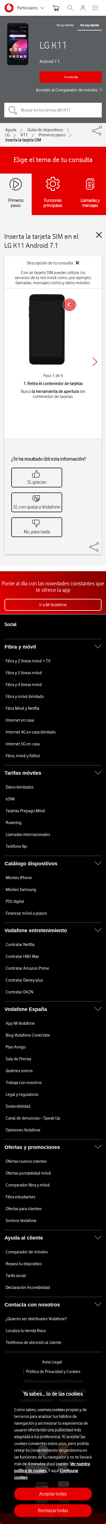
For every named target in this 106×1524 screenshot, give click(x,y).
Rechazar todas (53, 1510)
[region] (53, 1449)
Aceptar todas (53, 1494)
